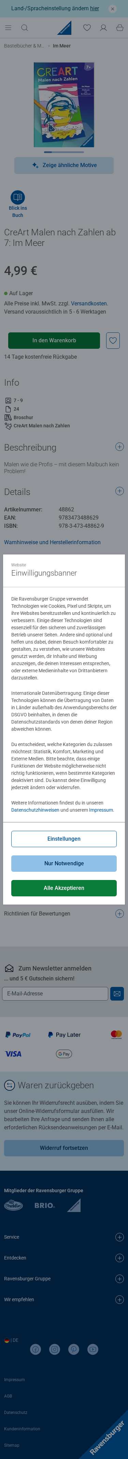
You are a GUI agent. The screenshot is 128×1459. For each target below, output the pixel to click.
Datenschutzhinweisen (35, 810)
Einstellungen (64, 839)
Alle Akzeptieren (64, 888)
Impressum (101, 810)
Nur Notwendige (64, 863)
